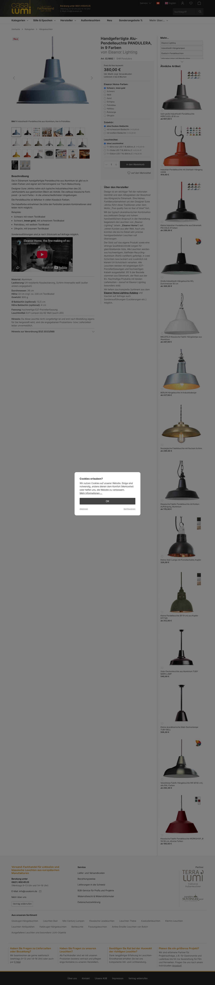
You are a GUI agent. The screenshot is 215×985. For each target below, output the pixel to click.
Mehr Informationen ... (91, 493)
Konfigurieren (129, 509)
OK (107, 501)
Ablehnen (84, 509)
